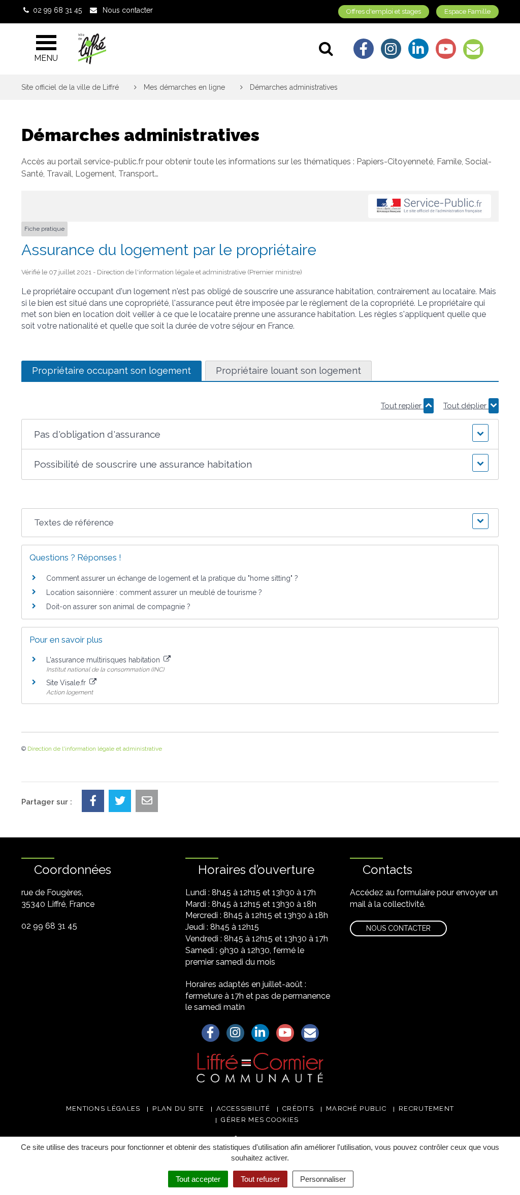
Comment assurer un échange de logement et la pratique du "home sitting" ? (172, 578)
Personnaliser (323, 1179)
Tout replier (402, 405)
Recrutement (426, 1108)
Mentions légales (103, 1108)
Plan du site (178, 1108)
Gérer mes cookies (260, 1119)
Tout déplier (466, 405)
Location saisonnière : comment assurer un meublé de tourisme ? (154, 592)
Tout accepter (198, 1179)
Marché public (356, 1108)
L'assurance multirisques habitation (104, 660)
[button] (259, 434)
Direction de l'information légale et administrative (94, 748)
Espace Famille (467, 11)
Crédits (298, 1108)
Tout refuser (260, 1179)
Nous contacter (398, 928)
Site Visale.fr (67, 683)
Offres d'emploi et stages (383, 11)
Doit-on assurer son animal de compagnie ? (118, 607)
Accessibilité (243, 1108)
